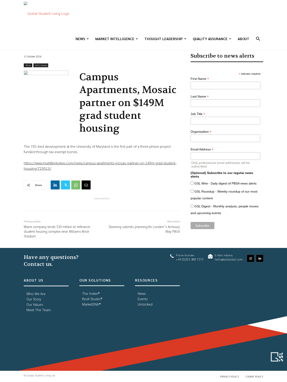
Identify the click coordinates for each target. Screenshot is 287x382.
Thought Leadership (163, 38)
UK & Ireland (41, 65)
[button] (257, 39)
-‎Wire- (28, 65)
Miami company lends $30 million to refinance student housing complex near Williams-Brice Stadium (57, 231)
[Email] (86, 184)
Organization (201, 132)
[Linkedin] (55, 184)
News (80, 38)
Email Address (202, 149)
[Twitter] (65, 184)
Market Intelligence (114, 38)
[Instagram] (250, 258)
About (243, 38)
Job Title (198, 114)
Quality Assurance (210, 38)
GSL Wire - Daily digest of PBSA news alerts (225, 183)
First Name (200, 79)
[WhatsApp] (75, 184)
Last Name (200, 96)
